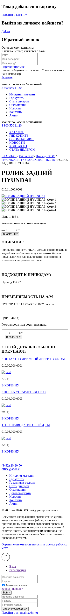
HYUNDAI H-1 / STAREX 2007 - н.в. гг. (28, 159)
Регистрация (17, 570)
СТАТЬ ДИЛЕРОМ (22, 149)
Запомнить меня (16, 585)
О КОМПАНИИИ (21, 139)
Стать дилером (19, 101)
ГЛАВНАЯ (9, 156)
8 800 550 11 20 (12, 87)
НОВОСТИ (17, 142)
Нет (7, 31)
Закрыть (7, 77)
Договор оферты (20, 493)
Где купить (16, 98)
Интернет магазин (21, 475)
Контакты (15, 112)
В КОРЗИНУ (10, 385)
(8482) (12, 465)
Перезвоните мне (13, 66)
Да (3, 31)
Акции (13, 115)
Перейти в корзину (14, 14)
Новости (15, 108)
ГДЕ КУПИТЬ (18, 135)
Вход (12, 566)
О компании (17, 105)
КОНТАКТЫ (18, 146)
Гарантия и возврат (22, 482)
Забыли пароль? (12, 588)
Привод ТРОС (45, 156)
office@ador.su (11, 469)
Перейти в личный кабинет (20, 612)
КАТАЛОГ (16, 132)
